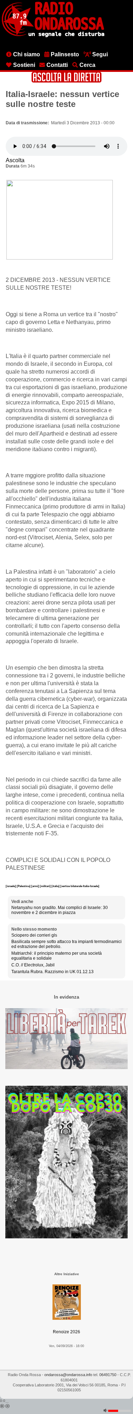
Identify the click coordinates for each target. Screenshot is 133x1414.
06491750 (107, 1375)
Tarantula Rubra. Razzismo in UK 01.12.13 (52, 971)
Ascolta (15, 160)
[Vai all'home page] (53, 35)
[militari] (45, 886)
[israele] (11, 886)
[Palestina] (24, 886)
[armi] (35, 886)
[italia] (55, 886)
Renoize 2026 (66, 1331)
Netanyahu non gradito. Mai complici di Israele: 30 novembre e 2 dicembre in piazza (59, 910)
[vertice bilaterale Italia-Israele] (79, 886)
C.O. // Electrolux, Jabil (33, 964)
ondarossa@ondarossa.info (68, 1375)
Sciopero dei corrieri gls (34, 935)
